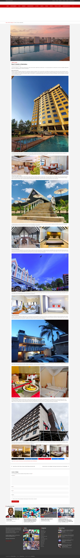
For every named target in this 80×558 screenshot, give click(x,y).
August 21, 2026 (64, 547)
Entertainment (43, 536)
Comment (13, 475)
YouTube (64, 0)
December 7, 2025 (61, 522)
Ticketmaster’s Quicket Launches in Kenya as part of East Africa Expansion (67, 540)
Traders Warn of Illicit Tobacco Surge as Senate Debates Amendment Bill (24, 466)
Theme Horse (22, 556)
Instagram (60, 0)
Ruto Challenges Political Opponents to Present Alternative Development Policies (68, 536)
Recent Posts (62, 528)
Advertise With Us (71, 0)
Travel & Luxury (14, 62)
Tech (41, 545)
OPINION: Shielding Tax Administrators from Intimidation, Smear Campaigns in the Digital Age (65, 520)
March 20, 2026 (8, 521)
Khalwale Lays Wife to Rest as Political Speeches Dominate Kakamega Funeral (67, 545)
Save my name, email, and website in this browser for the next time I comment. (25, 498)
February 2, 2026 (43, 521)
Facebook (53, 0)
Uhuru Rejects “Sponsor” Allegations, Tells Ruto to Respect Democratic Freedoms (68, 531)
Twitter (57, 0)
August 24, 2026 (64, 537)
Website (13, 494)
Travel (41, 546)
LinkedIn (67, 0)
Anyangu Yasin (69, 537)
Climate (42, 533)
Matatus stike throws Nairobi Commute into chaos (47, 519)
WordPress (33, 556)
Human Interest (43, 538)
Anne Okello (48, 521)
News (41, 541)
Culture (42, 535)
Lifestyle (42, 540)
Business (42, 532)
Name (13, 486)
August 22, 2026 (64, 542)
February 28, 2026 (26, 522)
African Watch (13, 556)
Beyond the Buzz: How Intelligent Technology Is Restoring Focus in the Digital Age (54, 466)
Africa (42, 530)
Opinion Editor (13, 521)
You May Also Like (10, 506)
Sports (42, 543)
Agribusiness (43, 531)
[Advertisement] (40, 14)
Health (42, 537)
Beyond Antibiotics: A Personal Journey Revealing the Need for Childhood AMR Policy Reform (30, 520)
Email (13, 490)
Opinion (8, 516)
